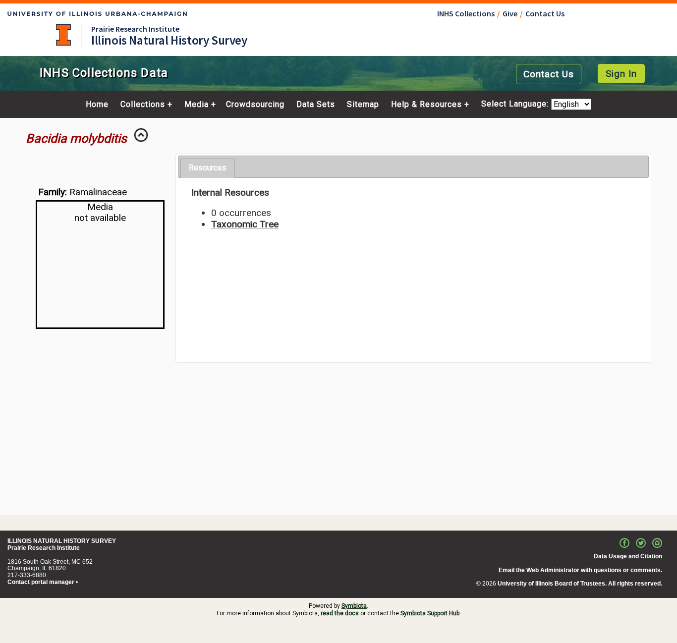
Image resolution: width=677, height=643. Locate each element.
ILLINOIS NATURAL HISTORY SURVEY (61, 540)
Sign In (621, 73)
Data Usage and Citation (628, 556)
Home (97, 104)
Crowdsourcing (255, 104)
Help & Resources (426, 104)
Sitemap (363, 104)
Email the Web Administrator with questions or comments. (580, 570)
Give (510, 13)
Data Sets (315, 104)
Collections (142, 104)
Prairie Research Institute (135, 29)
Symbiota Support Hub (429, 613)
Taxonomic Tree (245, 224)
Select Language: (516, 104)
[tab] (207, 168)
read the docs (340, 613)
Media (196, 104)
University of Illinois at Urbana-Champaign (63, 35)
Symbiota (354, 605)
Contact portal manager (40, 582)
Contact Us (544, 13)
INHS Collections (466, 13)
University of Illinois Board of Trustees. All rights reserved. (580, 583)
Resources (207, 167)
